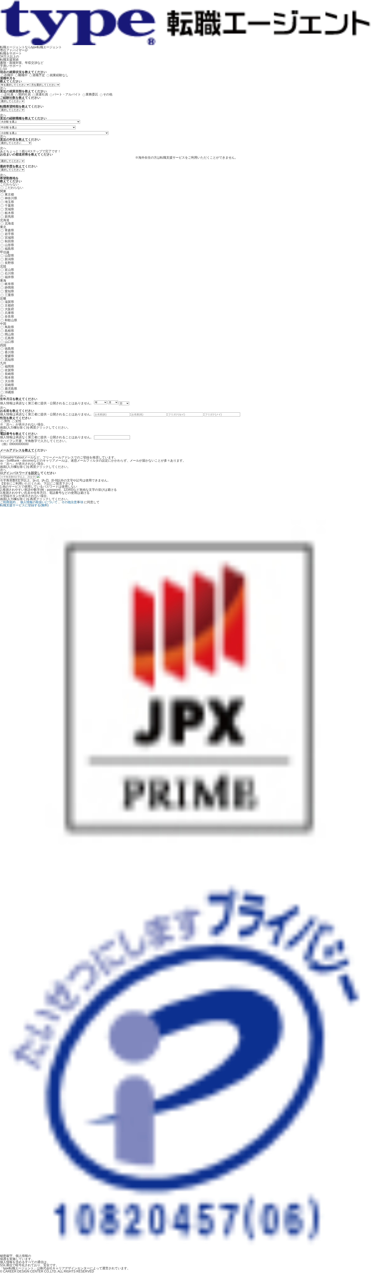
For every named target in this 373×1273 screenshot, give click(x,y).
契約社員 (24, 94)
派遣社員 (42, 94)
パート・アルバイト (67, 94)
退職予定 (38, 75)
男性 (7, 421)
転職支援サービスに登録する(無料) (24, 505)
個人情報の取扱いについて (39, 502)
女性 (18, 421)
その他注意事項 (72, 502)
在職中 (8, 75)
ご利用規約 (8, 502)
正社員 (8, 94)
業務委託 (92, 94)
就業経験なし (59, 75)
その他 (107, 94)
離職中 (23, 75)
